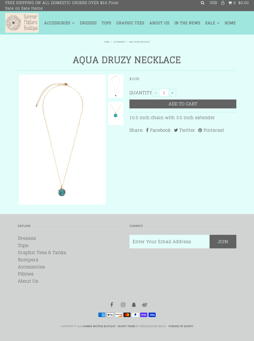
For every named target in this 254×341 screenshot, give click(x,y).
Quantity (140, 93)
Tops (106, 23)
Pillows (26, 274)
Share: (136, 130)
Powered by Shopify (181, 326)
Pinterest (213, 130)
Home (230, 23)
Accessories (57, 23)
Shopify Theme (127, 326)
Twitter (186, 130)
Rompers (28, 260)
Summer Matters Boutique (99, 326)
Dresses (88, 23)
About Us (159, 23)
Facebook (160, 130)
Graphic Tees (130, 23)
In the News (187, 23)
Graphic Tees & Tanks (42, 253)
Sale (210, 23)
